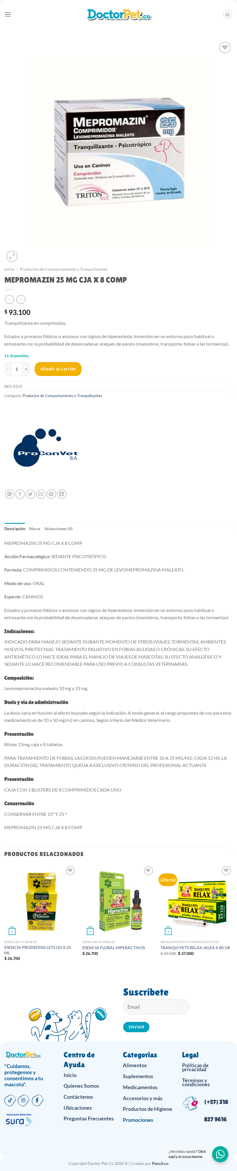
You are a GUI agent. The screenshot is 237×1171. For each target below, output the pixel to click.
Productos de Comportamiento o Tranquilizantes (64, 269)
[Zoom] (12, 256)
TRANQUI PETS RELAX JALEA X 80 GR (195, 947)
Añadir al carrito (58, 368)
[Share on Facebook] (20, 494)
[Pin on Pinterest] (51, 494)
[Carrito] (227, 14)
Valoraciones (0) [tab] (58, 528)
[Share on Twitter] (30, 494)
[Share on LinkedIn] (61, 494)
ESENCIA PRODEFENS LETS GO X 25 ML (37, 950)
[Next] (232, 918)
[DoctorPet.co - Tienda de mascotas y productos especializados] (119, 14)
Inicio (9, 269)
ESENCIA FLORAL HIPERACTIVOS (113, 947)
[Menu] (7, 14)
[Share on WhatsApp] (9, 494)
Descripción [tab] (14, 528)
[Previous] (4, 918)
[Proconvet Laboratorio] (44, 448)
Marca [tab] (34, 528)
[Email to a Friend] (41, 494)
